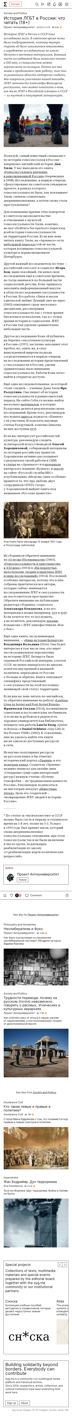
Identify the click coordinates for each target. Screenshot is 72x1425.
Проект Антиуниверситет (19, 27)
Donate (15, 4)
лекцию (52, 621)
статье (11, 464)
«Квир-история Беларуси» (43, 640)
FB (33, 1410)
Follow (22, 879)
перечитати (11, 1177)
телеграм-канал (16, 764)
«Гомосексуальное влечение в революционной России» (26, 174)
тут (32, 429)
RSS (66, 1410)
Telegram (27, 1410)
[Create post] (49, 4)
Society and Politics (15, 13)
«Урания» (45, 760)
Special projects (18, 1265)
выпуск (27, 416)
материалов (30, 404)
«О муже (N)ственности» (27, 559)
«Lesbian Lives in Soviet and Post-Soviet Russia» (36, 702)
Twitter (61, 1410)
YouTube (53, 1410)
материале (53, 464)
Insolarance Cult (13, 1102)
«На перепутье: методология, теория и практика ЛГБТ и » (33, 572)
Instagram (43, 1410)
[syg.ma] (5, 4)
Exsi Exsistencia (13, 1185)
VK (36, 1410)
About (24, 1403)
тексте (58, 468)
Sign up (11, 1403)
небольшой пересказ (19, 244)
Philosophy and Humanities (20, 924)
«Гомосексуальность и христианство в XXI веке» (32, 566)
